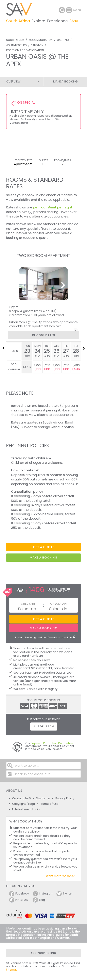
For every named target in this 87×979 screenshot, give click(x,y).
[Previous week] (3, 348)
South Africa (15, 40)
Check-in (28, 604)
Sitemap (12, 970)
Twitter (68, 894)
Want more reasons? (60, 876)
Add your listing (43, 953)
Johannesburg (16, 45)
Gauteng (63, 40)
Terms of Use (49, 804)
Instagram (46, 894)
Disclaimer (43, 798)
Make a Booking (65, 81)
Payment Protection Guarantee (48, 673)
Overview (13, 81)
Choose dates (43, 335)
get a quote (43, 547)
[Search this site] (62, 10)
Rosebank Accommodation (25, 50)
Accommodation (41, 40)
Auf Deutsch (43, 726)
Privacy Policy (64, 798)
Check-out (59, 604)
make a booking (43, 557)
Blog (42, 900)
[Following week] (84, 348)
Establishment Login (26, 809)
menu (69, 10)
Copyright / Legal (23, 804)
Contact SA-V (21, 798)
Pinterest (21, 900)
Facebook (22, 894)
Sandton (37, 45)
